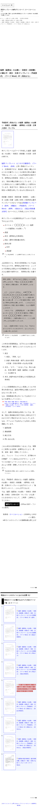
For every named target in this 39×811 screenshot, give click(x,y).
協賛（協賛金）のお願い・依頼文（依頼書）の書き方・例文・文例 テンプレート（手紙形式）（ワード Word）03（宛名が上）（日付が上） (26, 725)
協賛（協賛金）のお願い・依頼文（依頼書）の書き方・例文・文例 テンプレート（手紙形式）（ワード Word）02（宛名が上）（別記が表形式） (26, 706)
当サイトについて (6, 803)
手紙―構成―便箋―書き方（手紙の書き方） (16, 401)
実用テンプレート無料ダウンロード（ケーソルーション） (18, 10)
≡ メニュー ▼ (7, 5)
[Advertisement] (19, 46)
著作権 (18, 805)
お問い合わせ (15, 803)
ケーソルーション (16, 514)
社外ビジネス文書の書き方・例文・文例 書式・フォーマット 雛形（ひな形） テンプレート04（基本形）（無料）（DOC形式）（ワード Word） (20, 405)
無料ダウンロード (12, 504)
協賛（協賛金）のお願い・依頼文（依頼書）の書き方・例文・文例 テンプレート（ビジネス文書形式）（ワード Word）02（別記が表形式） (26, 633)
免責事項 (34, 803)
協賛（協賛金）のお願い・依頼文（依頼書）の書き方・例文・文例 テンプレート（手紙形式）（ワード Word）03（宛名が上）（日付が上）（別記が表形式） (26, 743)
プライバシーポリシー (25, 803)
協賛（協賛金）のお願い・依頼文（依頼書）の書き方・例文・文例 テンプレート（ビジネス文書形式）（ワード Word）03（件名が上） (26, 651)
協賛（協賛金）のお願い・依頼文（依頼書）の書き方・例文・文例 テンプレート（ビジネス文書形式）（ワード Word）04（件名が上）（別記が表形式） (26, 669)
